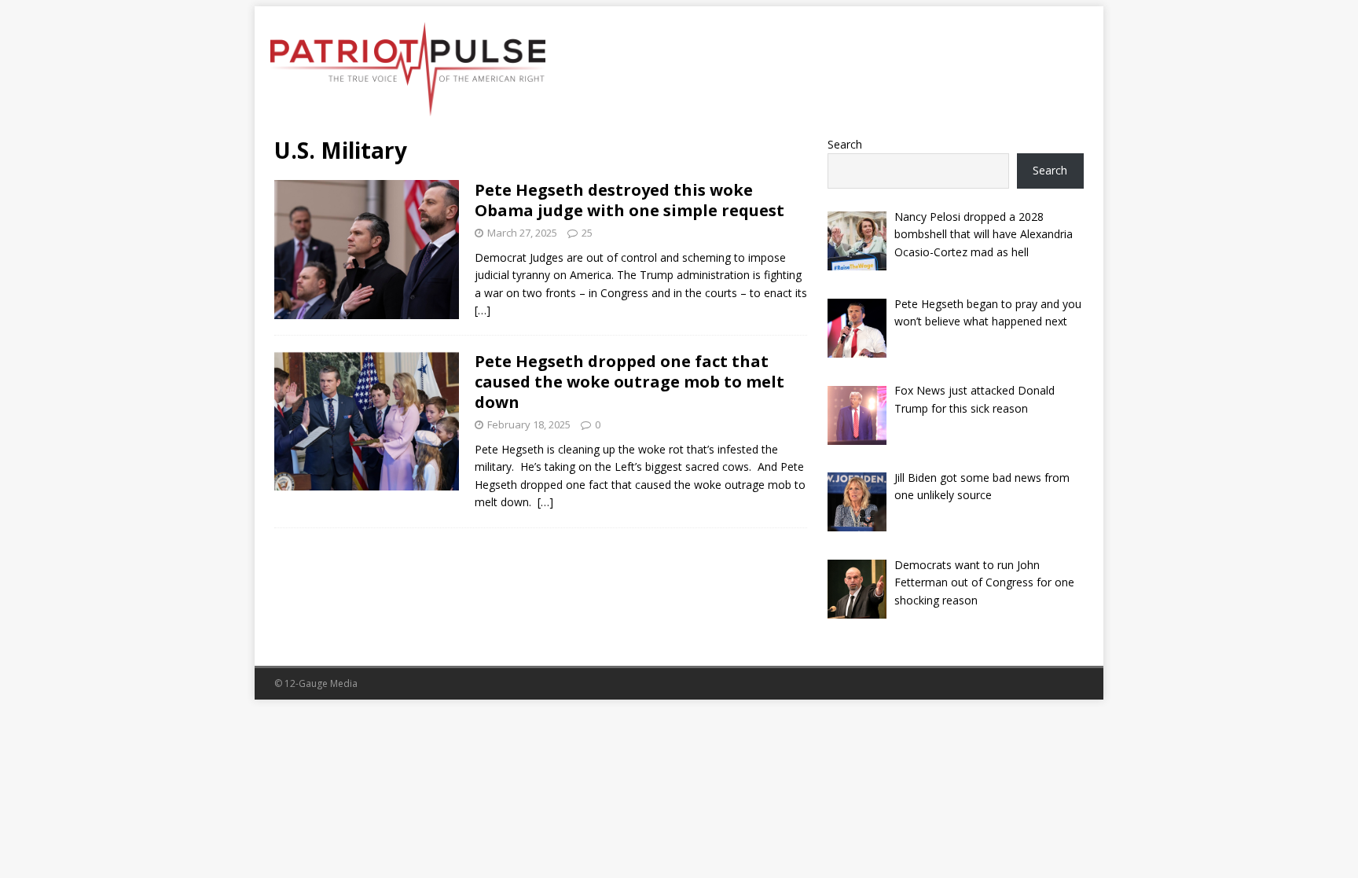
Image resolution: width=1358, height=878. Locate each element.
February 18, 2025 (529, 424)
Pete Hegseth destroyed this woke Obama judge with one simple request (629, 200)
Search (845, 144)
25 (587, 233)
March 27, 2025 (522, 233)
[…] (482, 310)
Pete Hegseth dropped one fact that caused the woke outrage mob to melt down (629, 382)
